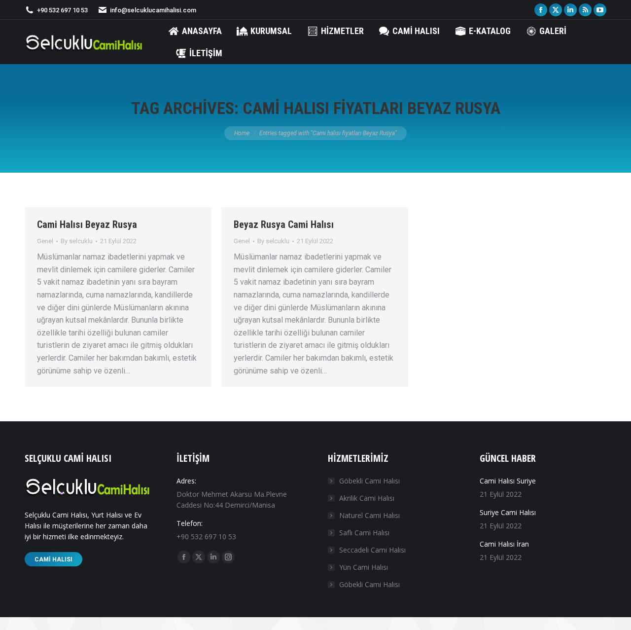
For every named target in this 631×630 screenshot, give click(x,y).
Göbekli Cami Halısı (369, 480)
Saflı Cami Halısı (364, 532)
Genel (45, 241)
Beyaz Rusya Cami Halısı (284, 224)
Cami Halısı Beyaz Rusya (87, 224)
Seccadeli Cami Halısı (372, 550)
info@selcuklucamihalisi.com (153, 10)
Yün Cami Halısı (363, 567)
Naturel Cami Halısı (369, 515)
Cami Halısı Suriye (508, 480)
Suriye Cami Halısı (508, 512)
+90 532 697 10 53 (62, 10)
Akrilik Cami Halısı (366, 498)
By (77, 241)
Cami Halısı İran (504, 544)
